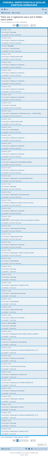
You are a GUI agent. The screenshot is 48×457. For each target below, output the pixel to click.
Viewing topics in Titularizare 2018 (19, 285)
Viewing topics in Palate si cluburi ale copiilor (22, 252)
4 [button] (24, 25)
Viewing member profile (16, 56)
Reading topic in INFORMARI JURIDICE (21, 162)
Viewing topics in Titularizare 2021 (19, 431)
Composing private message (18, 228)
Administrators (9, 437)
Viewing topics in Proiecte (17, 407)
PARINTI (26, 437)
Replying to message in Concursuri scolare (21, 202)
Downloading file (14, 129)
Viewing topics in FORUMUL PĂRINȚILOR (21, 382)
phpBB (18, 452)
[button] (14, 25)
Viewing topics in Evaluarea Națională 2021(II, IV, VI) (24, 350)
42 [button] (31, 25)
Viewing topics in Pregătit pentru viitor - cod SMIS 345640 (25, 113)
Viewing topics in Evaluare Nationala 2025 (21, 178)
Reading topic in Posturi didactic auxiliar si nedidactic (24, 334)
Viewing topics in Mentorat (17, 399)
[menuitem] (6, 9)
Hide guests (23, 22)
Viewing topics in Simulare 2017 (18, 374)
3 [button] (22, 25)
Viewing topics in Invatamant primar (19, 194)
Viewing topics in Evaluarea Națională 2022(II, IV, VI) (24, 415)
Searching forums (15, 48)
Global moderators (19, 437)
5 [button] (27, 25)
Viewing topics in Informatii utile (18, 342)
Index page (13, 32)
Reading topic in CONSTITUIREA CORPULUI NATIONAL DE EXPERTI (20, 220)
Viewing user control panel (17, 40)
